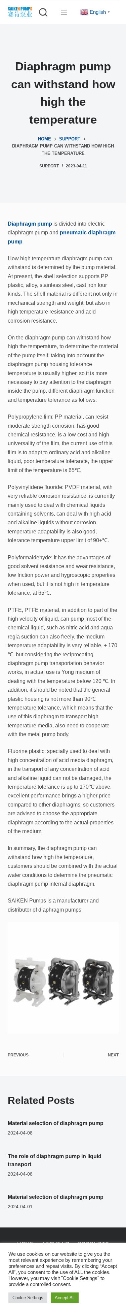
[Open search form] (43, 12)
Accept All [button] (65, 1297)
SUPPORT (49, 166)
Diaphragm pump (30, 224)
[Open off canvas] (64, 12)
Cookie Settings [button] (27, 1297)
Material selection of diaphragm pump (55, 1123)
